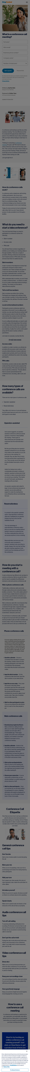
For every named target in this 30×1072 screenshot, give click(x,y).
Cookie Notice (13, 1065)
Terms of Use (6, 1066)
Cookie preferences (15, 1070)
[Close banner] (26, 1051)
